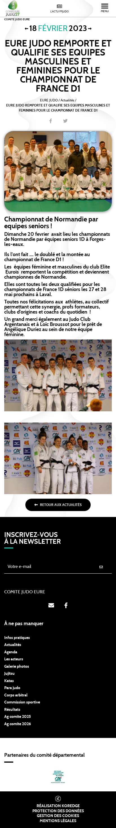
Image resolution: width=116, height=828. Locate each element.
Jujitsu (9, 674)
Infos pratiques (17, 638)
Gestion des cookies (58, 816)
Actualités (12, 645)
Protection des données (58, 811)
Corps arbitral (16, 695)
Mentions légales (58, 821)
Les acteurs (13, 659)
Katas (9, 681)
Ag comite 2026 (17, 724)
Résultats (12, 710)
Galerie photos (16, 667)
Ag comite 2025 (17, 717)
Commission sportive (22, 702)
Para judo (12, 688)
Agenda (10, 652)
